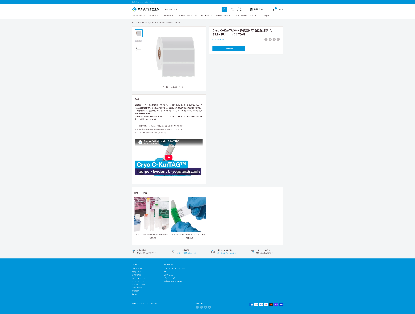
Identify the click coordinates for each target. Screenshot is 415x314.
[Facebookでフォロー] (197, 307)
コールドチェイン (206, 16)
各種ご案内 (254, 16)
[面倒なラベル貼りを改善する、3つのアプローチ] (188, 214)
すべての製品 (142, 23)
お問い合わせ (228, 48)
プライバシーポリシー (171, 278)
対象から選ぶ (153, 16)
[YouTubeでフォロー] (205, 307)
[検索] (224, 9)
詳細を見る (152, 238)
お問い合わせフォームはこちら (227, 253)
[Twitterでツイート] (274, 39)
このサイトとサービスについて (174, 268)
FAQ (165, 272)
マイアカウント (237, 10)
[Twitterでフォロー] (201, 307)
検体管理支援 (168, 16)
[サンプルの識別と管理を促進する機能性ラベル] (151, 214)
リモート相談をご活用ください (187, 253)
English (266, 16)
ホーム (134, 23)
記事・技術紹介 (241, 16)
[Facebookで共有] (265, 39)
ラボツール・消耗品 (223, 16)
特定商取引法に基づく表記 (173, 281)
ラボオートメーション (186, 16)
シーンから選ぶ (137, 16)
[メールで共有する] (278, 39)
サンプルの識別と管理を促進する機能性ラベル (152, 234)
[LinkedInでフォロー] (209, 307)
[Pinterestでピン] (270, 39)
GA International (218, 39)
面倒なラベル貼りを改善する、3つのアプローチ (188, 234)
